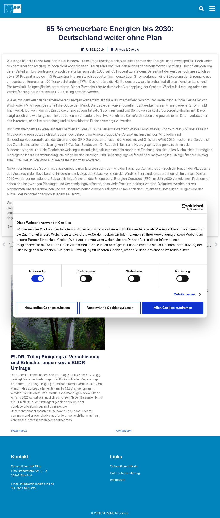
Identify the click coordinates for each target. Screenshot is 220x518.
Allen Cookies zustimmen (173, 308)
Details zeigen (184, 294)
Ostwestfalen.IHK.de (124, 466)
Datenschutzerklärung (125, 473)
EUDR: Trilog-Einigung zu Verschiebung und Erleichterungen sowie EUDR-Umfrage (55, 362)
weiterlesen (19, 430)
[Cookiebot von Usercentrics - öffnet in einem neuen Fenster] (184, 207)
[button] (201, 8)
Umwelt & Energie (127, 49)
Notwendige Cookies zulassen (47, 308)
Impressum (117, 479)
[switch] (86, 278)
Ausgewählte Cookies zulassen (110, 308)
